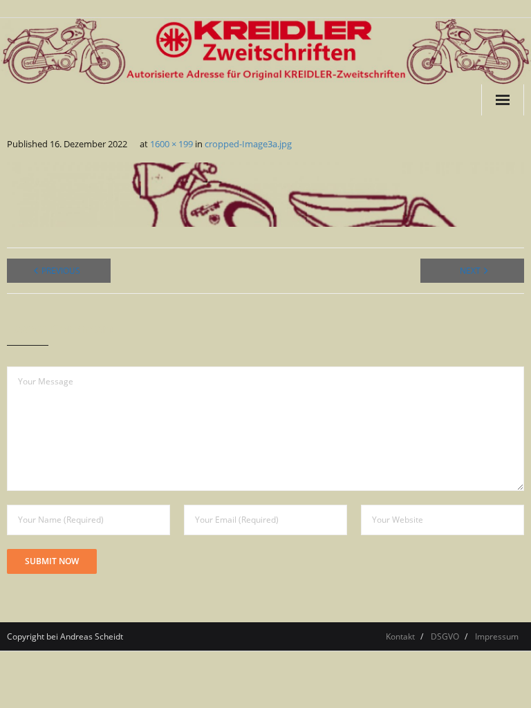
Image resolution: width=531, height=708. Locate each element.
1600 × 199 (171, 144)
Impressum (497, 636)
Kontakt (400, 636)
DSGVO (445, 636)
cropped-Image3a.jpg (248, 144)
